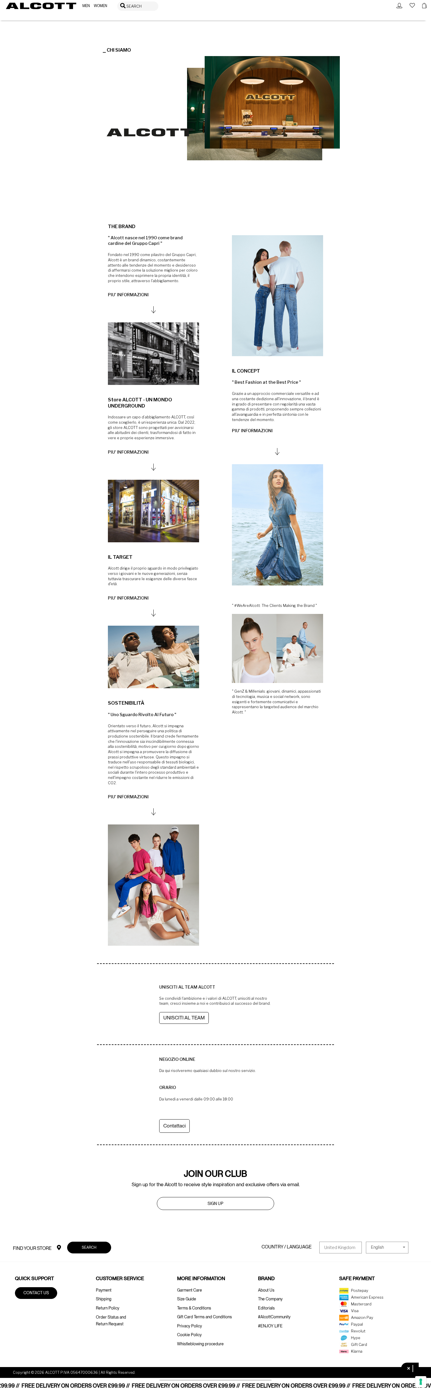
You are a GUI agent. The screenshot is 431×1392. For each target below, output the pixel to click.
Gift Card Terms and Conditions (204, 1316)
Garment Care (189, 1290)
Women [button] (100, 6)
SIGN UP (215, 1203)
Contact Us (36, 1292)
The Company (270, 1299)
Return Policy (107, 1308)
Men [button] (86, 6)
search (89, 1247)
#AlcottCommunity (274, 1316)
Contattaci (174, 1126)
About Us (266, 1290)
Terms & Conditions (194, 1308)
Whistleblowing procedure (200, 1343)
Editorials (266, 1308)
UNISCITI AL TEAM (184, 1018)
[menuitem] (86, 6)
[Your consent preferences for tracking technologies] (420, 1381)
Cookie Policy (189, 1334)
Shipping (103, 1299)
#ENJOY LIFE (270, 1326)
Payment (103, 1290)
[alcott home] (41, 6)
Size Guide (186, 1299)
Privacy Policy (189, 1326)
